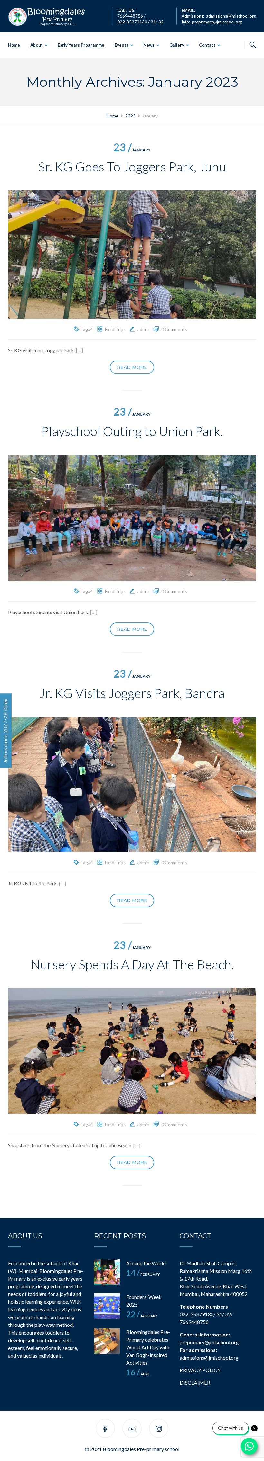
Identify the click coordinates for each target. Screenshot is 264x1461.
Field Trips (115, 329)
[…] (79, 350)
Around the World (146, 1263)
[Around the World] (107, 1272)
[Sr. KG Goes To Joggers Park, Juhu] (132, 254)
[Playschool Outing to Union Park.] (132, 517)
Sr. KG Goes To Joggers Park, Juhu (132, 166)
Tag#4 (86, 329)
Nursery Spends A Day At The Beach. (132, 964)
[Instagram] (159, 1429)
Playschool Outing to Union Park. (132, 431)
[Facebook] (105, 1429)
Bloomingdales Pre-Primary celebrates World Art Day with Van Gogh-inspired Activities (148, 1347)
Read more (132, 367)
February (143, 1274)
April (138, 1373)
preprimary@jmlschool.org (217, 21)
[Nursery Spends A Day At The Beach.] (132, 1050)
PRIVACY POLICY (200, 1370)
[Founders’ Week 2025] (107, 1306)
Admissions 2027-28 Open (6, 730)
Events (121, 45)
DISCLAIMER (195, 1382)
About (36, 45)
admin (143, 329)
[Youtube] (132, 1429)
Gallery (176, 45)
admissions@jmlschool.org (231, 16)
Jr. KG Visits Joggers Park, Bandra (132, 693)
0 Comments (174, 329)
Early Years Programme (81, 45)
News (149, 45)
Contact (207, 45)
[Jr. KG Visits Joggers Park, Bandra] (132, 783)
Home (14, 45)
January (132, 149)
